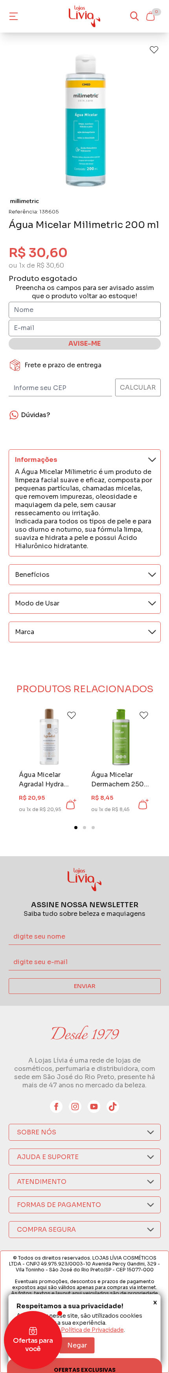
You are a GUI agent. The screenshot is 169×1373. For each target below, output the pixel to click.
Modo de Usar (37, 603)
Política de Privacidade (92, 1329)
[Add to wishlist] (154, 50)
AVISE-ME (84, 343)
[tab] (75, 827)
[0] (150, 16)
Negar (77, 1345)
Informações (36, 460)
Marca (24, 632)
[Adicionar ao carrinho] (70, 804)
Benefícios (32, 575)
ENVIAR (85, 986)
